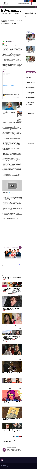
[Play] (12, 186)
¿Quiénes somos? (27, 465)
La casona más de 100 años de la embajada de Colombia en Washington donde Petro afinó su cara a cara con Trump (30, 103)
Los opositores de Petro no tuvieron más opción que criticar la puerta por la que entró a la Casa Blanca (30, 87)
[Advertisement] (12, 239)
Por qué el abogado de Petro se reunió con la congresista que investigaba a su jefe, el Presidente (30, 77)
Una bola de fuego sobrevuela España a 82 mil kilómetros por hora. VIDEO (6, 440)
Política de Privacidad (33, 465)
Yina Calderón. (15, 97)
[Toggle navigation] (18, 7)
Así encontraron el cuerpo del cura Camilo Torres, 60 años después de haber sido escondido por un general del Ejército (30, 92)
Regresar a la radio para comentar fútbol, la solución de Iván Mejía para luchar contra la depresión (30, 98)
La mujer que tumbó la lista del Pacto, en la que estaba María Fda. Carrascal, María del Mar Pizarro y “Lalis (30, 82)
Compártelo (13, 41)
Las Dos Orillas (12, 447)
